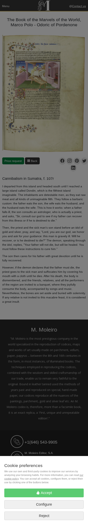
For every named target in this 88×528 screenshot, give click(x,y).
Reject (44, 516)
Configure (44, 504)
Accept (46, 493)
